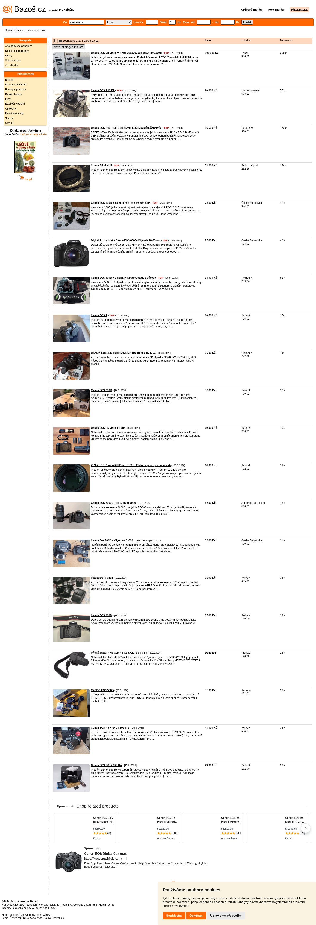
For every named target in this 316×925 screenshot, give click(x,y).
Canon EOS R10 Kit (103, 90)
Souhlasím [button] (174, 915)
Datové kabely (13, 94)
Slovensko (36, 918)
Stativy (9, 118)
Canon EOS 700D (101, 390)
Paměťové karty (14, 113)
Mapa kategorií (10, 914)
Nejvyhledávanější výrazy (35, 914)
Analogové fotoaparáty (18, 45)
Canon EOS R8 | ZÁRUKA (106, 765)
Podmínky (66, 904)
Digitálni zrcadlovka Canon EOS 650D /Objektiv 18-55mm (125, 240)
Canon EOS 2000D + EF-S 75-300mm (113, 502)
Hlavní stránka (13, 30)
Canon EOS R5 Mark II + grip (108, 427)
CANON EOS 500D (102, 690)
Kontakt (43, 904)
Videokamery (13, 60)
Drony (8, 55)
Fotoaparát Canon (102, 577)
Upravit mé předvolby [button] (226, 915)
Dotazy (19, 904)
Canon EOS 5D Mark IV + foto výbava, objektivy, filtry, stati (126, 53)
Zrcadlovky (11, 65)
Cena (208, 40)
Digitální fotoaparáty (17, 50)
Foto (27, 30)
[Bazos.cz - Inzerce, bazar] (24, 12)
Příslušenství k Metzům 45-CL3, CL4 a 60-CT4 (119, 652)
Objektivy (10, 108)
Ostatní (9, 123)
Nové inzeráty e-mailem (68, 47)
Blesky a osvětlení (15, 84)
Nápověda (8, 904)
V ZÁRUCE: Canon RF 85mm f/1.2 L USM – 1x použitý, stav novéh (131, 465)
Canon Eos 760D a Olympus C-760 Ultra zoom (119, 540)
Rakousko (59, 918)
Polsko (48, 918)
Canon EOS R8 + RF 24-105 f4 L (110, 727)
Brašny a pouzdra (15, 89)
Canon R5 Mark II (101, 165)
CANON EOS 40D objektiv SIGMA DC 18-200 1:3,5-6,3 (123, 352)
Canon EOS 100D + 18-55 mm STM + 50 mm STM (120, 202)
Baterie (9, 79)
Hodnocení (31, 904)
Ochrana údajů (82, 904)
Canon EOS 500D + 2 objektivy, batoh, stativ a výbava (123, 277)
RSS (94, 904)
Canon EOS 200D (101, 615)
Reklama (54, 904)
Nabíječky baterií (15, 103)
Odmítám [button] (195, 915)
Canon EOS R (99, 315)
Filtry (8, 98)
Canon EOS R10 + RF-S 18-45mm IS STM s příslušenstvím (126, 127)
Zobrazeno (286, 40)
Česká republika (19, 918)
